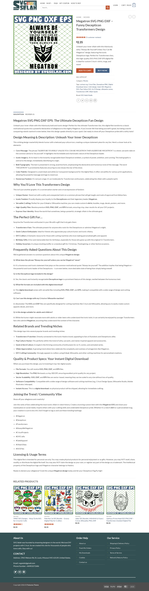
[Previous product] (133, 16)
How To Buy (76, 3)
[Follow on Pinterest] (24, 572)
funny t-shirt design (90, 87)
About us (82, 543)
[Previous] (13, 509)
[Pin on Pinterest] (91, 100)
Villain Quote (93, 92)
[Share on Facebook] (78, 100)
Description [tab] (18, 114)
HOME (42, 3)
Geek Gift (100, 87)
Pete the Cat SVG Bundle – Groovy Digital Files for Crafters (56, 520)
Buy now (102, 70)
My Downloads (84, 553)
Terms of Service (116, 553)
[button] (115, 5)
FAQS (56, 3)
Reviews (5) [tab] (30, 114)
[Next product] (130, 16)
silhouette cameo (107, 89)
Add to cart (85, 70)
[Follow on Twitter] (15, 572)
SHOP (48, 3)
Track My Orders (85, 548)
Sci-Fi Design (96, 89)
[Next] (135, 509)
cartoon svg (84, 84)
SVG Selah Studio (86, 95)
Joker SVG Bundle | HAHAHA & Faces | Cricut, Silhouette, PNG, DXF (89, 520)
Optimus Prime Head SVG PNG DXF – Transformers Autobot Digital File (120, 520)
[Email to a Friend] (87, 100)
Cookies (82, 558)
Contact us (83, 562)
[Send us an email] (20, 572)
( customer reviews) (93, 37)
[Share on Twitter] (83, 100)
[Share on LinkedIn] (95, 100)
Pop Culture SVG (85, 89)
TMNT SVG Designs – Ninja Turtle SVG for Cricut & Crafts (27, 520)
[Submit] (108, 8)
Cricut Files (92, 84)
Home (78, 17)
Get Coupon (64, 3)
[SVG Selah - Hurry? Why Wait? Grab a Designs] (25, 5)
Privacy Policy (115, 548)
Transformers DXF (82, 92)
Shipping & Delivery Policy (119, 543)
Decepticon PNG (102, 84)
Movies (86, 17)
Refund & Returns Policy (119, 558)
